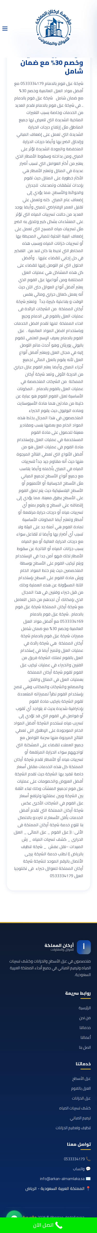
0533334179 (74, 1158)
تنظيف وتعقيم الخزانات (73, 1127)
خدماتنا (85, 1027)
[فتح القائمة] (5, 28)
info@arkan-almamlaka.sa (62, 1178)
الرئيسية (85, 1007)
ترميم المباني (80, 1117)
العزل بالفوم (81, 1088)
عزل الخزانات (81, 1098)
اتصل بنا (85, 1047)
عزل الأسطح (81, 1078)
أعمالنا (85, 1037)
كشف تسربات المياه (75, 1108)
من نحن (85, 1017)
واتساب (79, 1168)
